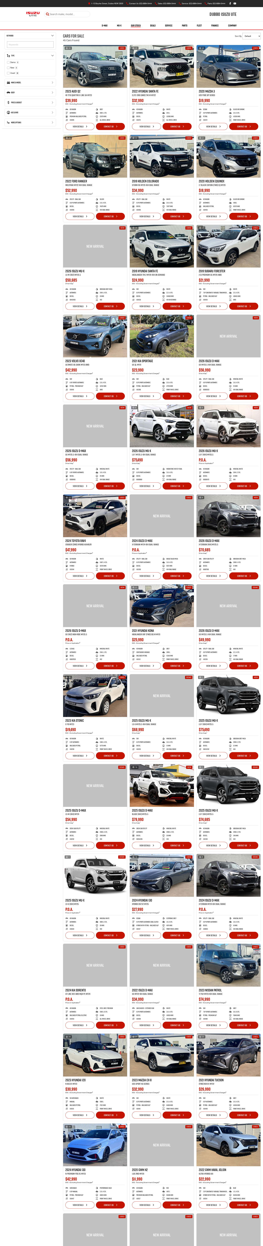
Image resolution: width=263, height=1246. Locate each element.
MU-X (119, 25)
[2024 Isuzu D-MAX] (162, 515)
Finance (215, 25)
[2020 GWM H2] (162, 1145)
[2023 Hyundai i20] (95, 1055)
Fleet (199, 25)
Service (168, 25)
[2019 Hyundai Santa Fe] (162, 246)
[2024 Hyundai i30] (162, 875)
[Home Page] (32, 14)
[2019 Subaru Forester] (229, 246)
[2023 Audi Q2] (95, 66)
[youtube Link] (235, 3)
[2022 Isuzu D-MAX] (162, 965)
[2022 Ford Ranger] (95, 156)
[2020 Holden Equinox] (229, 156)
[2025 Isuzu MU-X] (162, 695)
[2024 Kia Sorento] (95, 965)
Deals (153, 25)
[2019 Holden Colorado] (162, 156)
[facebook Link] (230, 3)
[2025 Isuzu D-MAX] (95, 785)
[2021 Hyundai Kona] (162, 605)
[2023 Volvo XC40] (95, 336)
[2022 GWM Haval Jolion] (229, 1145)
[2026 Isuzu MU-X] (95, 246)
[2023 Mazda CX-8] (162, 1055)
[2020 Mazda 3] (229, 66)
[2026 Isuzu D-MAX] (229, 336)
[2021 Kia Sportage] (162, 336)
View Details (78, 126)
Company (232, 25)
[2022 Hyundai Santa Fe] (162, 66)
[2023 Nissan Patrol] (229, 965)
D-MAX (104, 25)
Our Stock (136, 25)
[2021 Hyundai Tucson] (229, 1055)
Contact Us (109, 126)
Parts (184, 25)
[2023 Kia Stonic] (95, 695)
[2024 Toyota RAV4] (95, 515)
